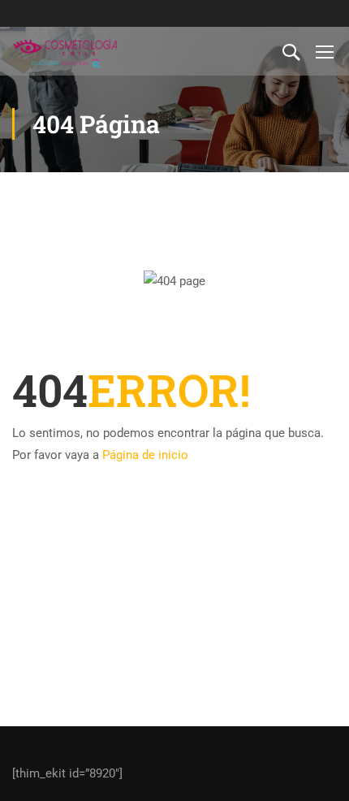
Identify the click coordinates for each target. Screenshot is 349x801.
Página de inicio (145, 455)
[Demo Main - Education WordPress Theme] (65, 51)
